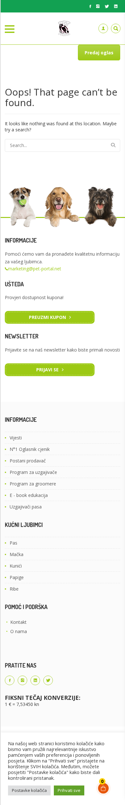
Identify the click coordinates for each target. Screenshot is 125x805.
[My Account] (103, 28)
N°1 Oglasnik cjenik (30, 449)
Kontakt (18, 622)
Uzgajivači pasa (26, 507)
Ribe (14, 589)
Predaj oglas (99, 53)
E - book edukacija (29, 495)
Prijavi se (47, 370)
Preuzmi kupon (47, 317)
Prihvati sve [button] (69, 790)
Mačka (16, 554)
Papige (17, 577)
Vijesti (16, 438)
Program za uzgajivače (33, 472)
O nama (18, 631)
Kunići (16, 566)
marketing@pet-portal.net (34, 269)
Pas (13, 543)
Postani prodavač (28, 461)
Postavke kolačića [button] (29, 790)
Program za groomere (33, 484)
